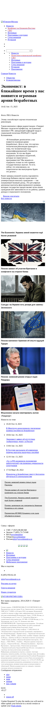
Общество (10, 78)
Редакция (12, 40)
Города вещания (8, 588)
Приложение (16, 69)
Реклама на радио (8, 583)
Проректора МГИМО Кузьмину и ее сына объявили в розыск (22, 514)
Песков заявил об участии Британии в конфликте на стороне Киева (20, 491)
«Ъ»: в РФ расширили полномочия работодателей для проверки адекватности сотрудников (24, 463)
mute (8, 679)
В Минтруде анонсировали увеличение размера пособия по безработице (23, 429)
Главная (4, 73)
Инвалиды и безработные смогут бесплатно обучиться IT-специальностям (25, 475)
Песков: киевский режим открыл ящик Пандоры (20, 483)
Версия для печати (11, 196)
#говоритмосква (13, 80)
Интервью (12, 33)
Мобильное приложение (16, 562)
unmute (9, 681)
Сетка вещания (14, 37)
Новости (10, 26)
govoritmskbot (17, 534)
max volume (11, 684)
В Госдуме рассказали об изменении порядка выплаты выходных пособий (22, 451)
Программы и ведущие (18, 35)
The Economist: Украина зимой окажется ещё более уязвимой (21, 499)
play (8, 675)
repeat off (10, 697)
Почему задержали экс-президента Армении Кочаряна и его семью (23, 506)
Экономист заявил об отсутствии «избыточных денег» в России (20, 440)
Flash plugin (16, 706)
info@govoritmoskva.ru (22, 539)
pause (8, 677)
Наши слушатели (8, 592)
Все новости (6, 198)
